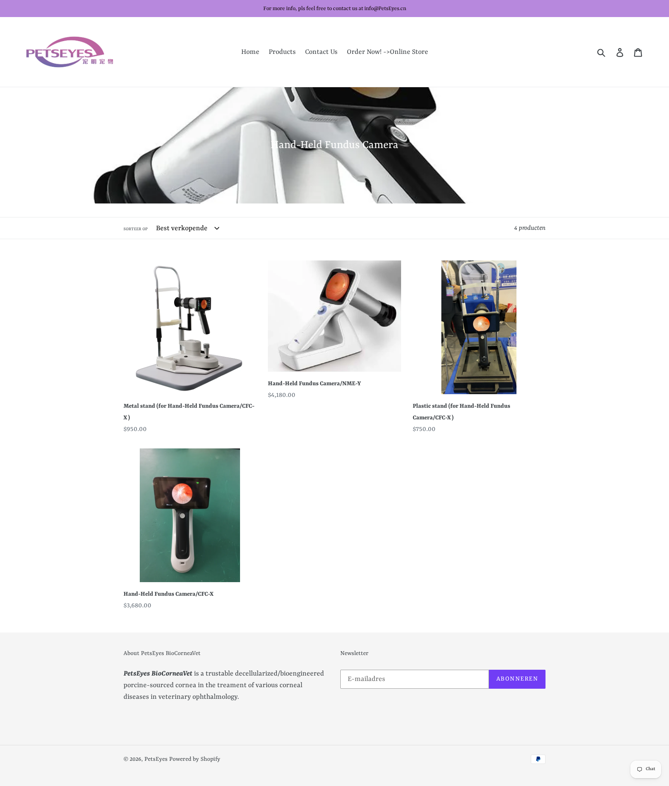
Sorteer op (136, 229)
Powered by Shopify (194, 759)
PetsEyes (156, 759)
